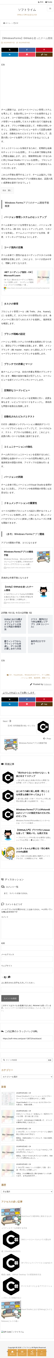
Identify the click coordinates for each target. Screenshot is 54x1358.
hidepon (48, 684)
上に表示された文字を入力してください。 (18, 983)
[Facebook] (27, 50)
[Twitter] (9, 50)
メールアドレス (7, 954)
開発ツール (46, 678)
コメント (5, 917)
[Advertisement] (23, 85)
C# (17, 23)
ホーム (7, 23)
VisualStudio (18, 675)
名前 (3, 943)
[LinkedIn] (9, 54)
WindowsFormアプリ (32, 675)
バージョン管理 (26, 678)
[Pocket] (27, 54)
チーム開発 (46, 675)
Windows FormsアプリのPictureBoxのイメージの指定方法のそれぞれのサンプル (33, 812)
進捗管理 (37, 678)
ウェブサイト (6, 966)
